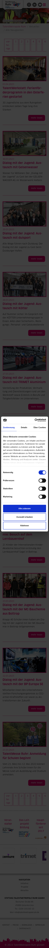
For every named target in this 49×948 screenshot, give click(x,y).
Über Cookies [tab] (39, 427)
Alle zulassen (24, 508)
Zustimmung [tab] (9, 427)
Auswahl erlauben (24, 517)
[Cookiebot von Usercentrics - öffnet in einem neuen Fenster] (35, 420)
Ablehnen (24, 525)
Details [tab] (24, 427)
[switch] (42, 480)
